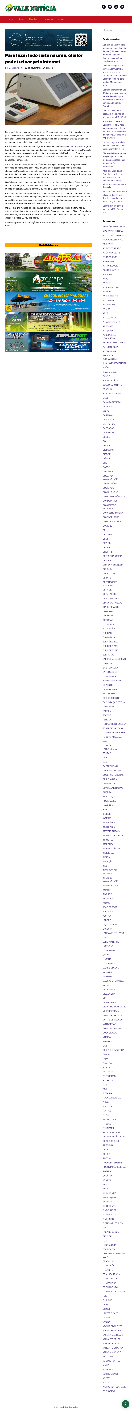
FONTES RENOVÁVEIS (114, 733)
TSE (105, 1296)
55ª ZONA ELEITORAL (113, 231)
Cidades (33, 19)
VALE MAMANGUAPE (113, 1335)
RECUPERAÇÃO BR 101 (114, 1137)
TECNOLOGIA (109, 1245)
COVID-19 (107, 526)
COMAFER (108, 471)
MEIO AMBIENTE (111, 1002)
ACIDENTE (108, 244)
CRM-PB (107, 560)
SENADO (107, 1202)
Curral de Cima (110, 573)
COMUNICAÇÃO (110, 492)
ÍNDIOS (106, 857)
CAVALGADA (109, 433)
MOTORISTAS (109, 1024)
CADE (106, 398)
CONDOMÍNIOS (110, 501)
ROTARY (107, 1171)
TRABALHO (108, 1261)
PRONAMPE (109, 1128)
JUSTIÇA (107, 916)
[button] (125, 1404)
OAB (105, 1046)
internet (106, 890)
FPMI (105, 741)
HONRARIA (108, 805)
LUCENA (107, 959)
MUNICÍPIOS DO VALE (113, 1028)
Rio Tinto (107, 1158)
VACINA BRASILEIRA (113, 1331)
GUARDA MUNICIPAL (113, 788)
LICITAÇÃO (108, 946)
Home (10, 19)
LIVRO (106, 955)
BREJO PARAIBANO (112, 394)
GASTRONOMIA (110, 766)
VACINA (106, 1322)
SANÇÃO (107, 1180)
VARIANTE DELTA (111, 1339)
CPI (104, 530)
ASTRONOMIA (110, 351)
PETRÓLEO (108, 1080)
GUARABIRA (109, 784)
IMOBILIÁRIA (109, 823)
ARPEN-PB (108, 326)
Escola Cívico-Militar (112, 681)
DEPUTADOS (109, 594)
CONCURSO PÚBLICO (114, 496)
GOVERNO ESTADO (112, 771)
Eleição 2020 (109, 637)
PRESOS (107, 1124)
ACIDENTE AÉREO (112, 248)
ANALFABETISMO (111, 287)
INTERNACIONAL (111, 885)
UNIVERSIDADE (110, 1313)
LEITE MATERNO (111, 942)
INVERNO (107, 894)
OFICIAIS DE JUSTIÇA (113, 1050)
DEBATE (107, 578)
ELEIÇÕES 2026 (110, 650)
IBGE (105, 810)
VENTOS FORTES (111, 1361)
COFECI (106, 467)
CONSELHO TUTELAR (114, 513)
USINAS (106, 1317)
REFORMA (108, 1145)
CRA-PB (107, 543)
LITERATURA (109, 950)
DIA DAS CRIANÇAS (112, 603)
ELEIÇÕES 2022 (110, 642)
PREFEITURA (109, 1119)
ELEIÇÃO (107, 633)
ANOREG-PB (109, 305)
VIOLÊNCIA (108, 1369)
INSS (105, 866)
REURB (106, 1154)
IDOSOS (107, 814)
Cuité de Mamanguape (113, 565)
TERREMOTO (109, 1249)
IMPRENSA (108, 844)
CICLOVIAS (108, 450)
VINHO (106, 1365)
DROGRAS (108, 620)
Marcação (107, 972)
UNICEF (106, 1309)
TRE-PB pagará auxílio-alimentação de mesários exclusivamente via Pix (114, 145)
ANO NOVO (108, 300)
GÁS (105, 762)
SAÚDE (106, 1184)
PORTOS (107, 1111)
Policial (106, 1102)
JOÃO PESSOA (110, 907)
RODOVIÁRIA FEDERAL (114, 1167)
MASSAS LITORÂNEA (113, 981)
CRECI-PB (108, 552)
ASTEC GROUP (110, 347)
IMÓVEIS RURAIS (111, 831)
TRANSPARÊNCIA (112, 1274)
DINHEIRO (108, 611)
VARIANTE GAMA (111, 1344)
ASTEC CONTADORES (114, 343)
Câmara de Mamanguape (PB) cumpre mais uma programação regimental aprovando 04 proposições (114, 160)
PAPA (105, 1059)
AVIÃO (106, 368)
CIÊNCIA (107, 458)
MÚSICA (107, 1037)
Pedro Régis (108, 1063)
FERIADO (107, 720)
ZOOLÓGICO (109, 1391)
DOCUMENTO (109, 616)
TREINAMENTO (110, 1287)
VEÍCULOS (108, 1357)
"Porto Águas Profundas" (114, 227)
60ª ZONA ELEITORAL (113, 235)
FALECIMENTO (110, 707)
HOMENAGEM (109, 801)
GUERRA (107, 792)
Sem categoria (109, 1197)
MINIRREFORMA (111, 1011)
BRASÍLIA (107, 389)
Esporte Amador (110, 689)
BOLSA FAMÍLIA (110, 381)
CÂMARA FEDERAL (112, 402)
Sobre (21, 19)
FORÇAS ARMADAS (112, 737)
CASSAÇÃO (108, 428)
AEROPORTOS (110, 257)
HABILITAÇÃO (109, 796)
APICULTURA (109, 318)
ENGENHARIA (110, 676)
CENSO (106, 437)
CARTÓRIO (108, 420)
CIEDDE (107, 454)
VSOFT (106, 1378)
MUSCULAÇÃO (110, 1033)
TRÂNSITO (108, 1270)
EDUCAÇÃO (109, 629)
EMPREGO (108, 663)
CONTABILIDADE (111, 517)
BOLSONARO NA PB (112, 385)
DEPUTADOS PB (111, 598)
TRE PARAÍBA (109, 1283)
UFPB (105, 1304)
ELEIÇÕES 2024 (110, 646)
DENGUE (107, 590)
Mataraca (107, 985)
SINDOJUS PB (110, 1210)
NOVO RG (107, 1041)
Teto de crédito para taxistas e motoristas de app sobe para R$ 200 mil (114, 113)
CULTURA (108, 569)
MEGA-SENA (109, 994)
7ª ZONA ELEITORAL (113, 240)
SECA (105, 1189)
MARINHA (107, 976)
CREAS (106, 547)
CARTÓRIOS (109, 424)
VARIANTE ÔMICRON (113, 1348)
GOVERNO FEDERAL (113, 775)
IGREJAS (107, 818)
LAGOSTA (107, 929)
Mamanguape (109, 963)
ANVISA (106, 309)
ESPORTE (108, 685)
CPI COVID (108, 534)
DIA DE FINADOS (111, 607)
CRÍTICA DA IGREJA (112, 556)
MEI (104, 998)
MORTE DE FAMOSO (113, 1020)
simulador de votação (75, 147)
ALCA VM (107, 274)
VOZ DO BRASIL (110, 1374)
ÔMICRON (108, 1054)
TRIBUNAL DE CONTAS (114, 1292)
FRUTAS (107, 753)
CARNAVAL (108, 415)
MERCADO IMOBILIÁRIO (114, 1007)
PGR (105, 1089)
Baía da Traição (110, 372)
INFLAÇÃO (108, 861)
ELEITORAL (108, 655)
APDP (105, 313)
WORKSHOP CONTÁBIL (114, 1387)
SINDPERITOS (110, 1215)
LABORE (107, 920)
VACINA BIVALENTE (112, 1326)
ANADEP (107, 283)
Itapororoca (108, 898)
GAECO (106, 758)
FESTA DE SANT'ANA (113, 728)
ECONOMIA (108, 624)
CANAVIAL (108, 406)
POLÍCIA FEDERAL (112, 1098)
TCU (105, 1241)
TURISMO (107, 1300)
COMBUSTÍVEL (110, 483)
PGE (105, 1085)
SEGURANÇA (109, 1193)
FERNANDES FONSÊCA (114, 724)
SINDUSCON (109, 1219)
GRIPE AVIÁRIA (110, 779)
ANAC (106, 279)
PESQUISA (108, 1072)
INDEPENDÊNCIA (111, 849)
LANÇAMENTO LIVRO (113, 933)
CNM (105, 463)
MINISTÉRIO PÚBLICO (113, 1015)
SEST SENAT (109, 1206)
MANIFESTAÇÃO (111, 968)
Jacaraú (106, 903)
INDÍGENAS (108, 853)
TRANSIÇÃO (109, 1266)
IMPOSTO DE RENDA (113, 836)
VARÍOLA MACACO (112, 1352)
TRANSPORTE (110, 1279)
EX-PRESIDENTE (111, 698)
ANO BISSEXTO (110, 296)
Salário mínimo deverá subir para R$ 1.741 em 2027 (113, 209)
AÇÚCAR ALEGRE (112, 253)
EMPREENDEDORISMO (114, 659)
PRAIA (106, 1115)
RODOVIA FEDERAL (112, 1163)
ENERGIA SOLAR (111, 668)
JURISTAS (108, 911)
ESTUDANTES (110, 694)
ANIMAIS (107, 292)
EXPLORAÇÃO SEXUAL (114, 702)
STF (105, 1228)
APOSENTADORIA (112, 322)
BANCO (106, 376)
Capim (106, 411)
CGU (105, 441)
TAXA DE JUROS (111, 1232)
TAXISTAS (108, 1236)
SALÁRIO (107, 1176)
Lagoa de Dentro (110, 924)
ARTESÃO (108, 331)
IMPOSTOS (108, 840)
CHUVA (106, 446)
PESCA (106, 1067)
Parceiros (48, 19)
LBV (105, 937)
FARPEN (107, 711)
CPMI (105, 539)
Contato (61, 19)
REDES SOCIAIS (111, 1141)
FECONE (107, 715)
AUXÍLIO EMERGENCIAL (114, 363)
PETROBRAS (109, 1076)
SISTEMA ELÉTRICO (113, 1223)
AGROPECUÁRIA (111, 270)
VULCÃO (107, 1382)
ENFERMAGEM (110, 672)
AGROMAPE (109, 261)
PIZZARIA (107, 1093)
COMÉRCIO (108, 488)
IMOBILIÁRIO (109, 827)
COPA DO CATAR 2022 (114, 521)
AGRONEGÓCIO (110, 266)
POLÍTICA (107, 1106)
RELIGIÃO (107, 1150)
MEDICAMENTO (110, 989)
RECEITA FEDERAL (112, 1132)
